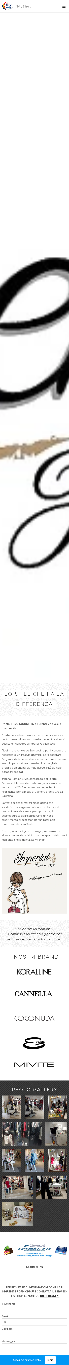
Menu (64, 6)
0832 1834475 (49, 1296)
